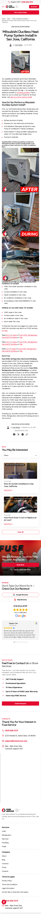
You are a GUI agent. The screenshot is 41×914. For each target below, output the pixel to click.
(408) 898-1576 (27, 2)
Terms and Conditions (9, 884)
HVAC (4, 831)
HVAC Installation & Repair (20, 26)
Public (4, 846)
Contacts (5, 864)
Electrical (5, 839)
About (4, 856)
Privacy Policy (7, 881)
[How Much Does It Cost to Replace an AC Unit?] (20, 505)
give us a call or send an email (21, 97)
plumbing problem (23, 92)
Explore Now (8, 490)
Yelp (21, 337)
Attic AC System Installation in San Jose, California (19, 485)
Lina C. (8, 342)
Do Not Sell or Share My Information (15, 892)
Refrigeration (6, 835)
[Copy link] (27, 434)
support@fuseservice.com (16, 741)
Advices (8, 498)
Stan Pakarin (19, 45)
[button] (34, 6)
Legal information (8, 888)
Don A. (8, 335)
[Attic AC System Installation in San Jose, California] (20, 471)
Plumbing (5, 843)
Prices (4, 867)
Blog (3, 860)
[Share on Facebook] (14, 434)
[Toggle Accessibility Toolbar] (3, 902)
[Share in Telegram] (22, 434)
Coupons (5, 871)
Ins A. (8, 349)
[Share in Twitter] (18, 434)
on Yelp (4, 331)
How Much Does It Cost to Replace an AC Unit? (20, 519)
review (14, 335)
